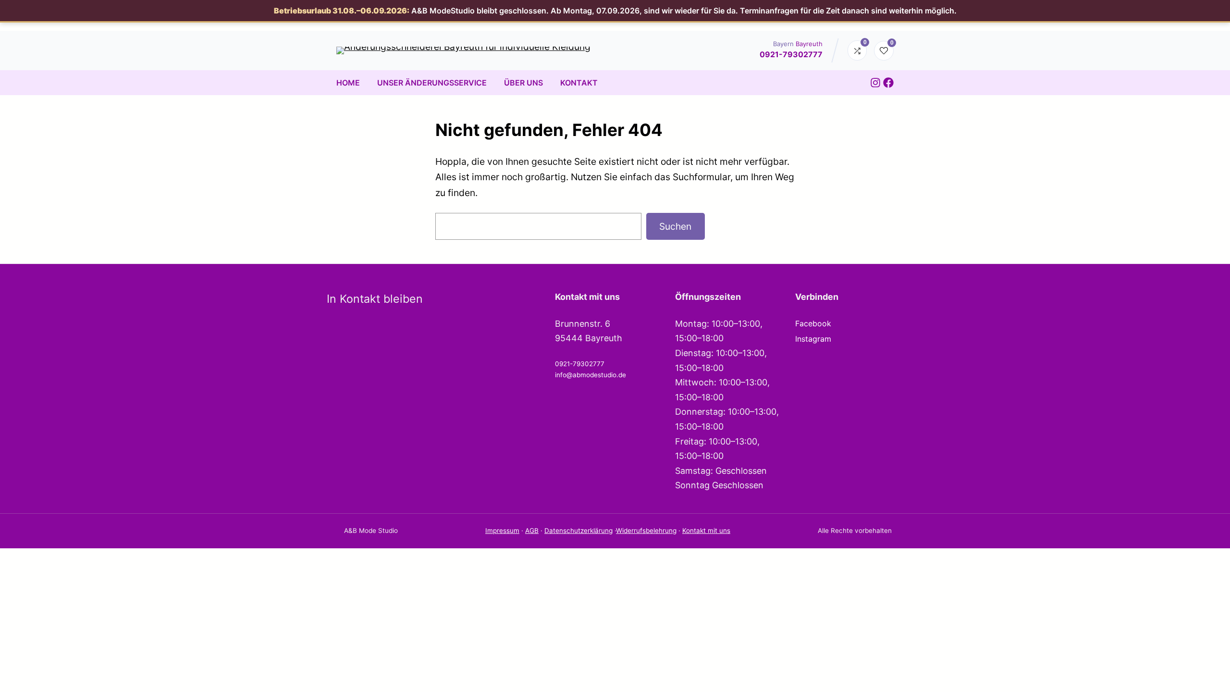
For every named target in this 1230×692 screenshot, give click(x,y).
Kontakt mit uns (706, 530)
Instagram (813, 339)
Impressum (502, 530)
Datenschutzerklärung (578, 530)
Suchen (675, 226)
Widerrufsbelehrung (646, 530)
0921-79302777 (791, 54)
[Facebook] (888, 82)
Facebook (813, 323)
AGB (532, 530)
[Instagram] (875, 82)
